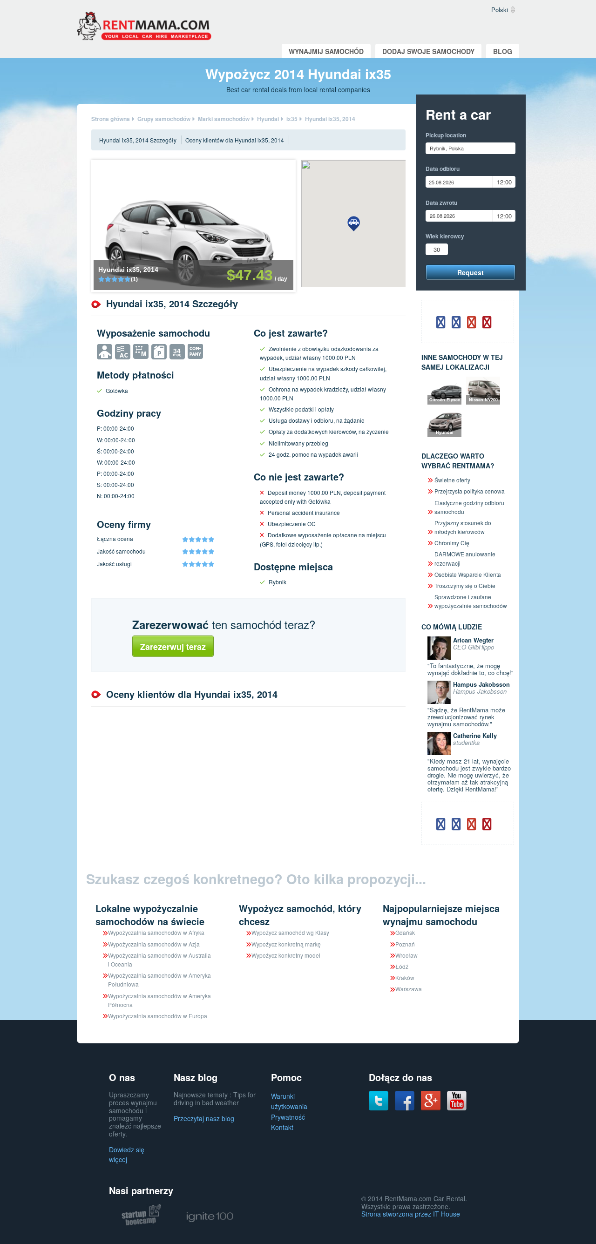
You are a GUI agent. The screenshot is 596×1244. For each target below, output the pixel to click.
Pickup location (446, 135)
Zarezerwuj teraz (173, 647)
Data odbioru (443, 168)
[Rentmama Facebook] (404, 1099)
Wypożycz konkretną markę (286, 944)
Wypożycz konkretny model (285, 955)
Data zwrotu (441, 202)
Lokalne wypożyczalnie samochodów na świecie (149, 914)
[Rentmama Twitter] (378, 1099)
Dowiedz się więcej (126, 1154)
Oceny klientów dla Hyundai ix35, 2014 (234, 140)
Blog (502, 51)
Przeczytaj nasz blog (204, 1118)
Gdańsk (405, 932)
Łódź (401, 966)
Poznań (405, 944)
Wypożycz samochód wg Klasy (290, 932)
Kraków (404, 977)
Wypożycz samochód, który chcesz (300, 914)
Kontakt (282, 1127)
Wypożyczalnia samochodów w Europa (157, 1016)
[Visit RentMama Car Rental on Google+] (430, 1099)
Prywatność (288, 1117)
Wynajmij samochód (326, 51)
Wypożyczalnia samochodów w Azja (154, 944)
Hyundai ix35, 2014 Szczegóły (137, 140)
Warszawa (408, 989)
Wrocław (406, 955)
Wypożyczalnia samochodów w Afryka (156, 932)
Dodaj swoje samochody (428, 51)
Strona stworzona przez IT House (410, 1213)
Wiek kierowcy (445, 236)
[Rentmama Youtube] (457, 1099)
